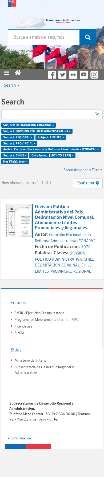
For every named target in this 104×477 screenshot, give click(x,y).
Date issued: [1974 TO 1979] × (52, 155)
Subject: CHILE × (14, 155)
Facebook (52, 75)
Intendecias (23, 327)
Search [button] (10, 85)
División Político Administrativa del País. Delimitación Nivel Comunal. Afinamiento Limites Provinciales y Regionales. (64, 217)
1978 (86, 247)
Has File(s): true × (15, 161)
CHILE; (89, 259)
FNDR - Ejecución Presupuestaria (39, 313)
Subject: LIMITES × (51, 137)
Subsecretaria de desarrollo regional (12, 13)
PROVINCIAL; (62, 271)
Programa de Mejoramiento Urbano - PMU (46, 320)
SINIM (19, 333)
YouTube (84, 75)
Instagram (94, 75)
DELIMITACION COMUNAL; (58, 265)
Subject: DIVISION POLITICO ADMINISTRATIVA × (37, 131)
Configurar (86, 183)
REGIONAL (82, 271)
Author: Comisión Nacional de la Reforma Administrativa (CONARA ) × (51, 149)
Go (96, 114)
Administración (20, 438)
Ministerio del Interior (31, 361)
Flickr (73, 75)
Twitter (62, 75)
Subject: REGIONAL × (18, 137)
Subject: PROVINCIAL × (19, 143)
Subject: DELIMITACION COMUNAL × (28, 125)
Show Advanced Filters (83, 170)
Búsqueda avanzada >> (27, 51)
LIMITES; (43, 271)
